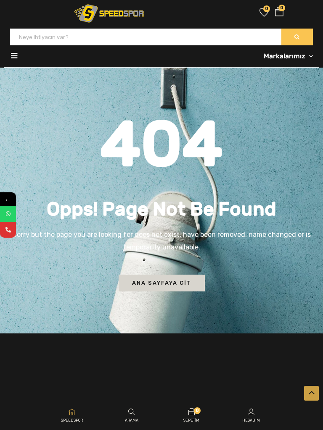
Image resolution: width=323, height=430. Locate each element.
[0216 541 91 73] (8, 230)
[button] (279, 13)
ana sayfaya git (161, 283)
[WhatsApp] (8, 214)
